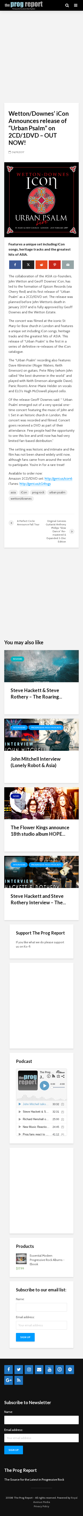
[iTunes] (59, 1369)
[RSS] (18, 1380)
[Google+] (8, 1380)
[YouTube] (49, 1369)
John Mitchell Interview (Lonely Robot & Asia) (35, 762)
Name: (20, 1299)
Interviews (19, 727)
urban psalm (57, 492)
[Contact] (39, 1369)
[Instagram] (29, 1369)
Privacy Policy (41, 1506)
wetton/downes (21, 498)
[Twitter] (18, 1369)
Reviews (17, 659)
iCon (24, 492)
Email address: (25, 1317)
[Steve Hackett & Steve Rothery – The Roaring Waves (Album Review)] (41, 666)
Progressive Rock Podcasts (46, 727)
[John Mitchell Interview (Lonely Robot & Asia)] (41, 734)
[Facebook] (8, 1369)
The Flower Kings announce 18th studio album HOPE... (40, 831)
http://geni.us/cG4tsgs (35, 484)
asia (13, 492)
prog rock (38, 492)
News (16, 796)
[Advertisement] (41, 57)
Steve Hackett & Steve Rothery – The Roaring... (36, 693)
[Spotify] (70, 1369)
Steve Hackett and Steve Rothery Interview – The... (38, 899)
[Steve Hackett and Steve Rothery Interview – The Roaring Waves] (41, 872)
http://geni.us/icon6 (58, 478)
